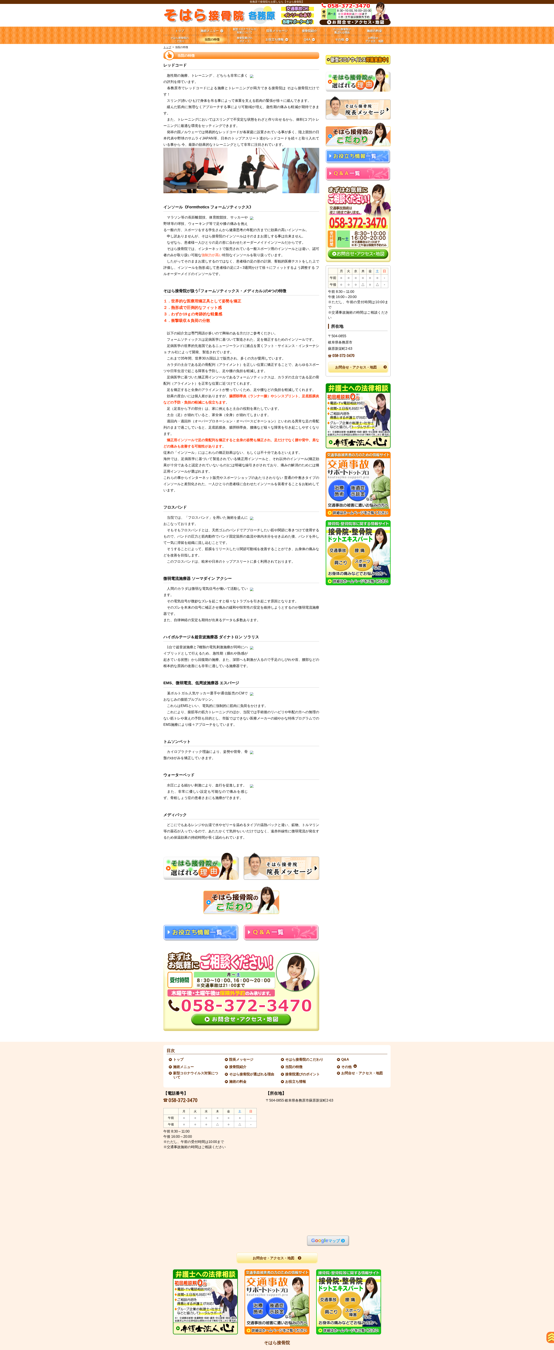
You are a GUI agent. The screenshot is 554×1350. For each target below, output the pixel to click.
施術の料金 (238, 1081)
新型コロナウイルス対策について (196, 1075)
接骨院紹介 (238, 1067)
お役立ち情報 (296, 1081)
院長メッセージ (241, 1059)
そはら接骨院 (277, 1342)
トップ (179, 30)
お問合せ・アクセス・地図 (356, 367)
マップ (325, 1240)
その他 (347, 1067)
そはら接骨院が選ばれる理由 (252, 1074)
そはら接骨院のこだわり (304, 1059)
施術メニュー (184, 1067)
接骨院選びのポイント (303, 1074)
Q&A (345, 1059)
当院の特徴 (294, 1067)
